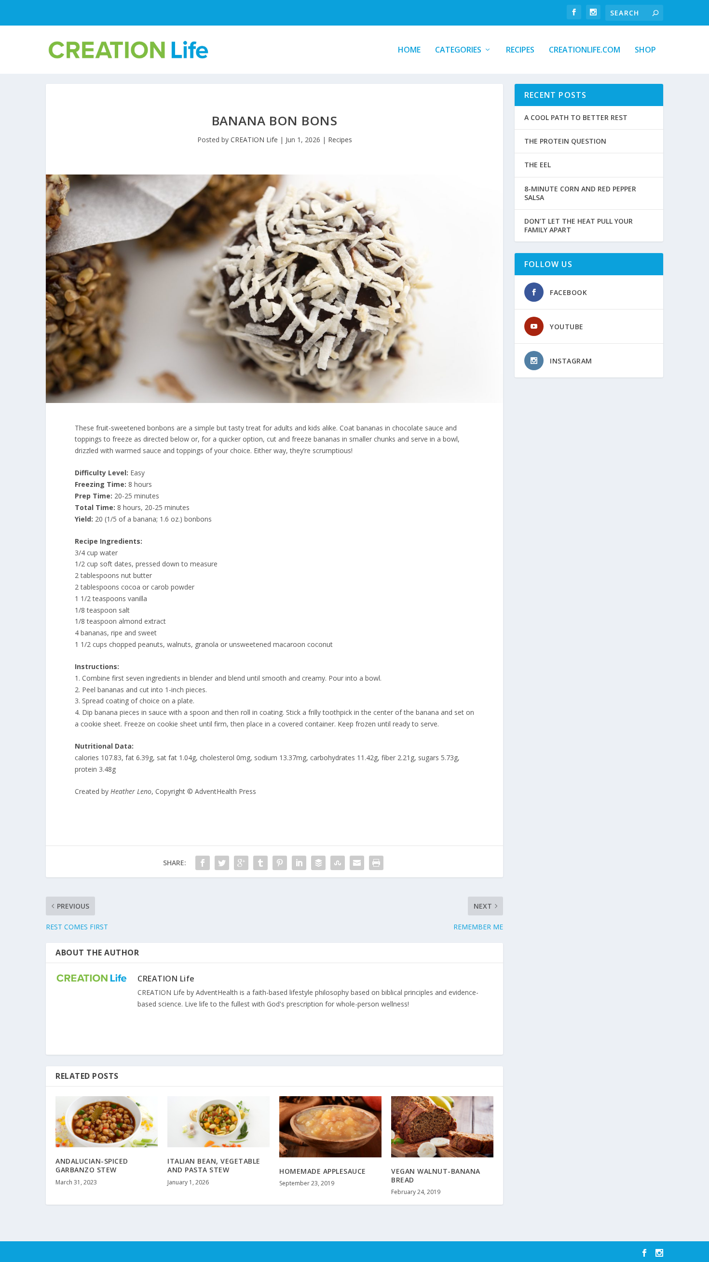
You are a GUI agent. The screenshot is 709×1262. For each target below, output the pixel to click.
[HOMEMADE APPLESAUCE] (330, 1126)
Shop (645, 50)
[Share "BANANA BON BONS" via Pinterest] (279, 863)
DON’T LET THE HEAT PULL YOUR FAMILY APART (578, 225)
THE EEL (537, 164)
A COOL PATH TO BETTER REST (575, 117)
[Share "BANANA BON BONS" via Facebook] (202, 863)
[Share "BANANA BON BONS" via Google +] (241, 863)
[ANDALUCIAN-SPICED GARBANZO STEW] (106, 1121)
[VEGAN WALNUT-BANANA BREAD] (442, 1126)
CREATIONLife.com (584, 50)
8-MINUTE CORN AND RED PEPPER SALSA (580, 193)
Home (409, 50)
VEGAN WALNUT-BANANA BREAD (435, 1175)
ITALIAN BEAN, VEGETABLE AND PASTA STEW (213, 1165)
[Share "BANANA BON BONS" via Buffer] (318, 863)
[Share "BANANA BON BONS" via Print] (376, 863)
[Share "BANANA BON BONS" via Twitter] (222, 863)
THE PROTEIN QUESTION (565, 141)
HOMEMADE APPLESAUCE (322, 1171)
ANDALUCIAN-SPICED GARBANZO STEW (91, 1165)
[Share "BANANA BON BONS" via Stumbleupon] (337, 863)
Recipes (520, 50)
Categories (458, 50)
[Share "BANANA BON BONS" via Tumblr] (260, 863)
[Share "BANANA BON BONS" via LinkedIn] (299, 863)
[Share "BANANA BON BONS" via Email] (357, 863)
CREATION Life (254, 139)
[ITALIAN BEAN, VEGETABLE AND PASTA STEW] (218, 1121)
